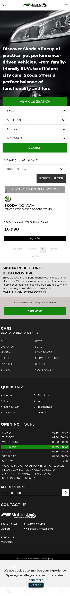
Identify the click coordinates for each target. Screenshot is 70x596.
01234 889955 (36, 524)
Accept (36, 585)
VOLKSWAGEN (44, 369)
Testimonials (45, 406)
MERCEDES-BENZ (46, 358)
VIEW (37, 238)
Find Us (42, 412)
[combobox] (35, 110)
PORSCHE (7, 363)
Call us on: (24, 292)
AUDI (4, 341)
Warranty (9, 412)
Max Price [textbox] (15, 138)
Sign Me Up (35, 311)
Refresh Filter (51, 178)
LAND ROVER (43, 352)
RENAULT (41, 363)
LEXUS (5, 358)
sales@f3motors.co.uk (41, 528)
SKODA (5, 369)
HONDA (6, 352)
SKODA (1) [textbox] (14, 110)
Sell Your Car (11, 406)
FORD (38, 346)
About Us (43, 395)
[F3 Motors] (35, 5)
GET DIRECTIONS (13, 487)
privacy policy (47, 558)
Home (8, 395)
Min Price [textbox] (14, 129)
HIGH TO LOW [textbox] (17, 169)
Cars (6, 401)
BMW (38, 341)
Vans (40, 401)
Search (35, 147)
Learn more (35, 580)
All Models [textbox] (16, 119)
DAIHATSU (7, 346)
